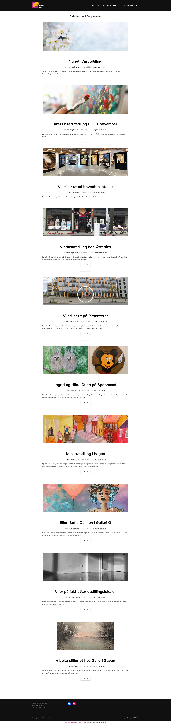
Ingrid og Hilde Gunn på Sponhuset (85, 384)
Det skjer (95, 5)
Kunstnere (106, 5)
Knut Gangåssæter (73, 67)
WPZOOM (136, 718)
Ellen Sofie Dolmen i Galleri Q (85, 522)
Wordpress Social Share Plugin (75, 722)
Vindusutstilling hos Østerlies (85, 247)
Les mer (86, 265)
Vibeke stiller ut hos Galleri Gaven (85, 660)
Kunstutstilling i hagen (85, 453)
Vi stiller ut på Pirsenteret (85, 316)
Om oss (116, 5)
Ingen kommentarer (99, 67)
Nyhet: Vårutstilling (85, 61)
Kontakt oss (128, 5)
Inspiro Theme (127, 718)
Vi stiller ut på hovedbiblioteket (85, 186)
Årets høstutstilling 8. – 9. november (85, 124)
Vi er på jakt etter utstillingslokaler (85, 591)
